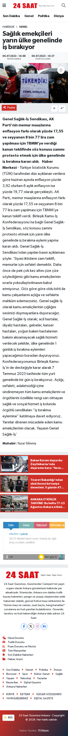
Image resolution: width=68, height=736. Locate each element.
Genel (29, 16)
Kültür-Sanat (42, 674)
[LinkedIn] (44, 626)
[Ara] (64, 5)
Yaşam (10, 678)
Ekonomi (11, 674)
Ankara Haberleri (16, 686)
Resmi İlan (12, 682)
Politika (43, 16)
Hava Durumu (16, 638)
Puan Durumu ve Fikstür (22, 646)
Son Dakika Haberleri (20, 654)
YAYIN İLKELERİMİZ (17, 698)
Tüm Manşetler (17, 650)
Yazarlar (42, 678)
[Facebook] (24, 626)
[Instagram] (37, 626)
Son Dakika (11, 16)
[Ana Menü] (4, 5)
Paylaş (11, 107)
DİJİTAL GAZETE (43, 698)
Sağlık (59, 674)
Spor (25, 674)
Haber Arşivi (15, 659)
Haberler (8, 27)
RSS (10, 717)
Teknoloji (25, 678)
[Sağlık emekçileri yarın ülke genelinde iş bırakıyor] (34, 83)
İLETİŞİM (25, 694)
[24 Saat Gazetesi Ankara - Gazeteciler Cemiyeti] (34, 5)
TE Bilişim (43, 730)
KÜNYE (10, 694)
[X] (31, 626)
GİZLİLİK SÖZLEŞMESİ (48, 694)
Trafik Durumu (16, 642)
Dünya (59, 16)
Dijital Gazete (32, 682)
